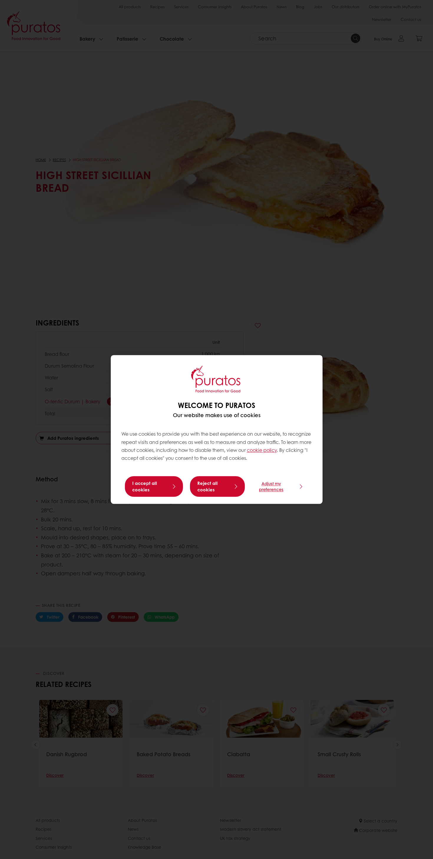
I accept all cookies (144, 486)
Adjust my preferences (271, 487)
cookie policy (262, 450)
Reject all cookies (207, 486)
